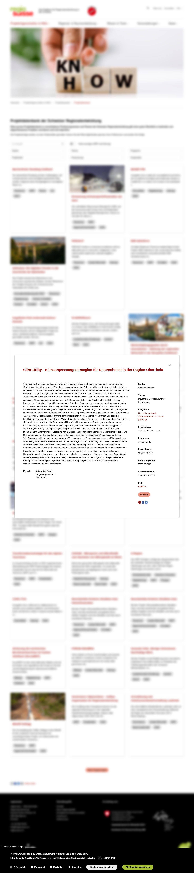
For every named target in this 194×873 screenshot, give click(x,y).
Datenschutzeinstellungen (12, 846)
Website (142, 486)
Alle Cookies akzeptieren (138, 867)
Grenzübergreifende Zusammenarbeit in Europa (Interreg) (150, 416)
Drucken (144, 494)
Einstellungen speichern (102, 867)
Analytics (76, 867)
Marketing (58, 867)
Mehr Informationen (106, 857)
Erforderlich (20, 867)
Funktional (39, 867)
